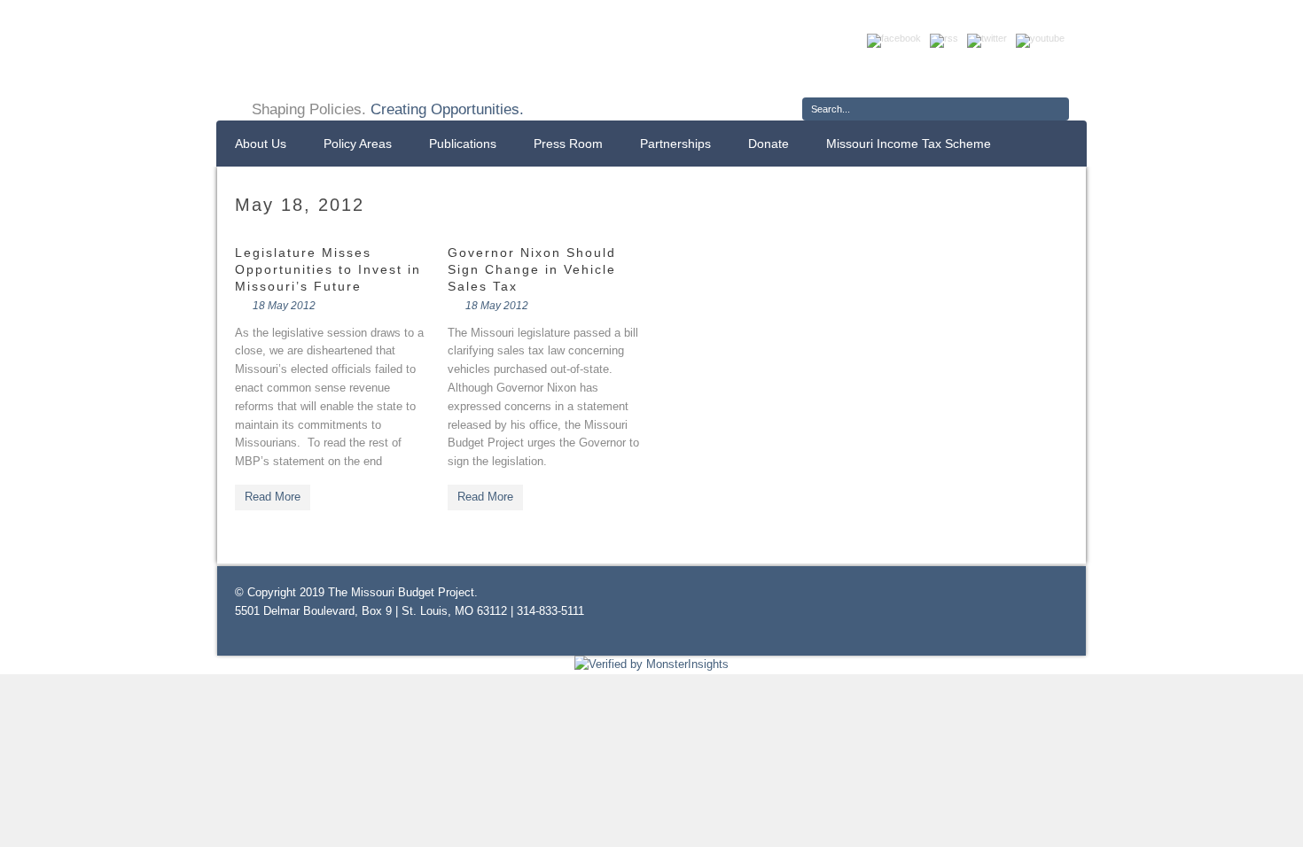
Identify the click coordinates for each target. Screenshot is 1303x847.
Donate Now (1004, 73)
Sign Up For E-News (868, 73)
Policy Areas (358, 143)
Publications (462, 143)
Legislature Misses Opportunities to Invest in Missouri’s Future (328, 269)
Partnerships (675, 143)
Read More (272, 496)
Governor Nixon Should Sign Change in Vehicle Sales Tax (532, 269)
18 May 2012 (284, 305)
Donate (768, 143)
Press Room (568, 143)
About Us (260, 143)
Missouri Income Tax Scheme (908, 143)
